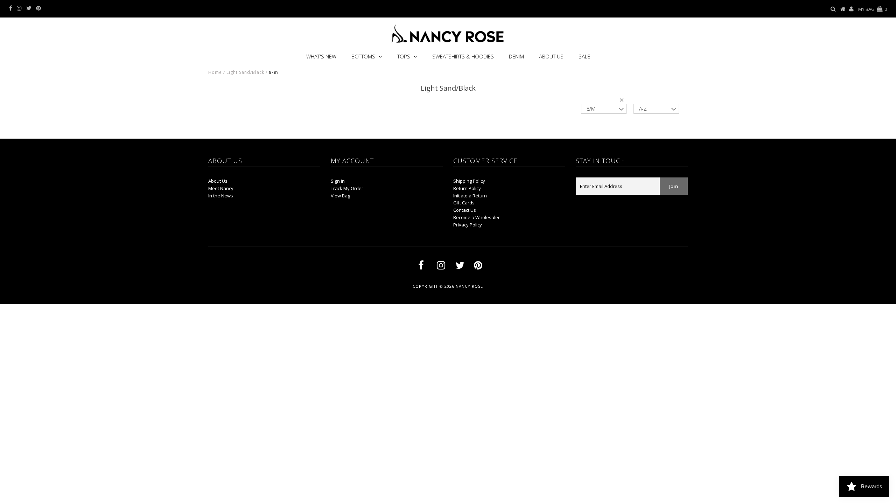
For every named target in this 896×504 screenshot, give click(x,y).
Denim (516, 56)
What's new (321, 56)
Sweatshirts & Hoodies (463, 56)
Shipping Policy (469, 181)
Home (215, 72)
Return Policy (467, 188)
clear (623, 101)
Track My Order (347, 188)
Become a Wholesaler (476, 217)
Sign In (338, 181)
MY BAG (872, 9)
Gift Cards (464, 203)
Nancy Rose (469, 286)
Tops (403, 56)
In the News (220, 195)
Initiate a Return (470, 195)
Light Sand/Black (245, 72)
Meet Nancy (220, 188)
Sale (584, 56)
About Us (551, 56)
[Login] (851, 9)
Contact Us (464, 210)
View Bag (340, 195)
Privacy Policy (467, 225)
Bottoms (363, 56)
